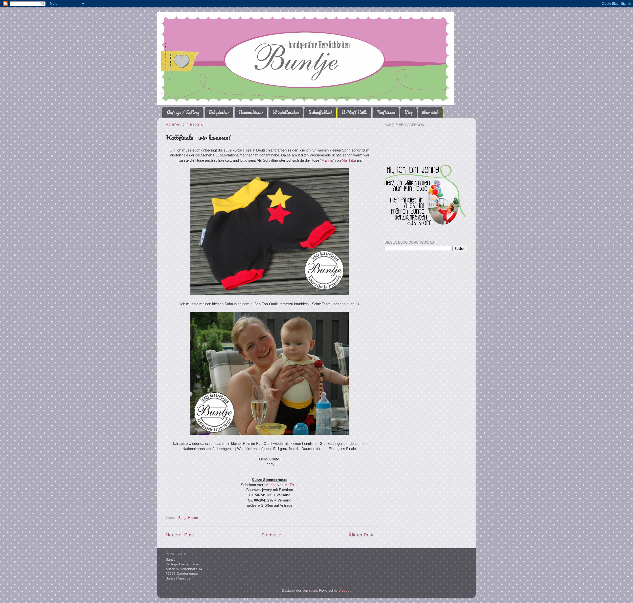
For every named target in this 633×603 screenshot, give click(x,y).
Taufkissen (386, 112)
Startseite (271, 534)
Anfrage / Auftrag (183, 112)
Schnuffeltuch (320, 112)
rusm (313, 590)
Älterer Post (361, 534)
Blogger (344, 590)
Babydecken (219, 112)
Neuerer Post (180, 534)
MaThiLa (349, 160)
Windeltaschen (285, 112)
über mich (430, 112)
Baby (182, 518)
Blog (408, 112)
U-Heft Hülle (354, 112)
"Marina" (327, 160)
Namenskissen (251, 112)
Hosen (193, 518)
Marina (270, 485)
